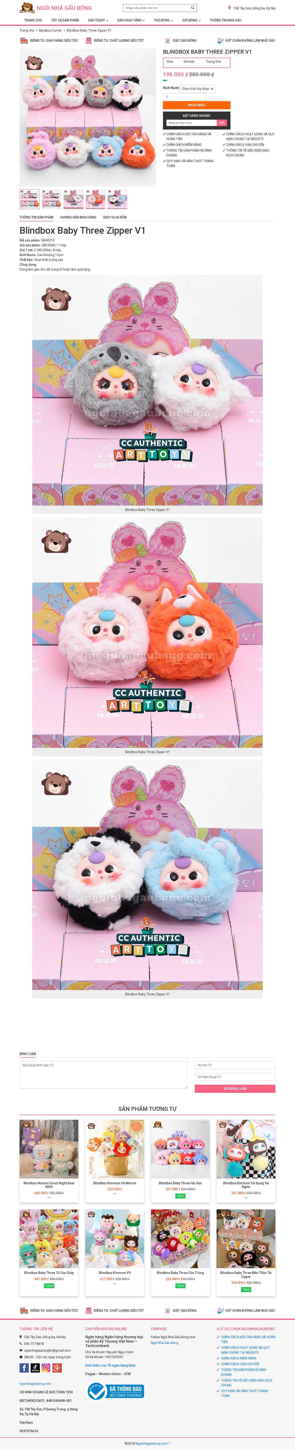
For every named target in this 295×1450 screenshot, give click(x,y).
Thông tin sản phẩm (36, 217)
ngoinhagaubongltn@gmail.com (47, 1350)
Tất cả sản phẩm (65, 20)
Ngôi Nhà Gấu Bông (165, 1343)
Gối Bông (190, 20)
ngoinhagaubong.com (35, 1383)
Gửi (221, 122)
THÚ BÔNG (162, 20)
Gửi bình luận (235, 1088)
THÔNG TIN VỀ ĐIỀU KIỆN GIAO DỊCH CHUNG (246, 1383)
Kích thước (171, 88)
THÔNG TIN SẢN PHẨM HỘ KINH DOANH (243, 1372)
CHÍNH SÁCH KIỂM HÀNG (184, 145)
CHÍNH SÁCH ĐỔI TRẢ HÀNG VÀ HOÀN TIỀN (248, 1339)
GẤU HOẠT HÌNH (129, 20)
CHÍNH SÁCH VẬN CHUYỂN (245, 145)
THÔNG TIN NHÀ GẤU (225, 20)
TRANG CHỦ (33, 20)
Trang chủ (27, 30)
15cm (180, 1196)
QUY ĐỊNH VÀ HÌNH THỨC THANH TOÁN (244, 1393)
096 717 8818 (34, 1344)
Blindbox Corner (50, 30)
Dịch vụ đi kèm (115, 217)
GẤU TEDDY (96, 20)
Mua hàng (196, 105)
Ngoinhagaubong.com (152, 1443)
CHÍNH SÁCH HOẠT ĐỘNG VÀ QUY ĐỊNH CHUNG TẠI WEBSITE (245, 1350)
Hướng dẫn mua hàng (78, 217)
